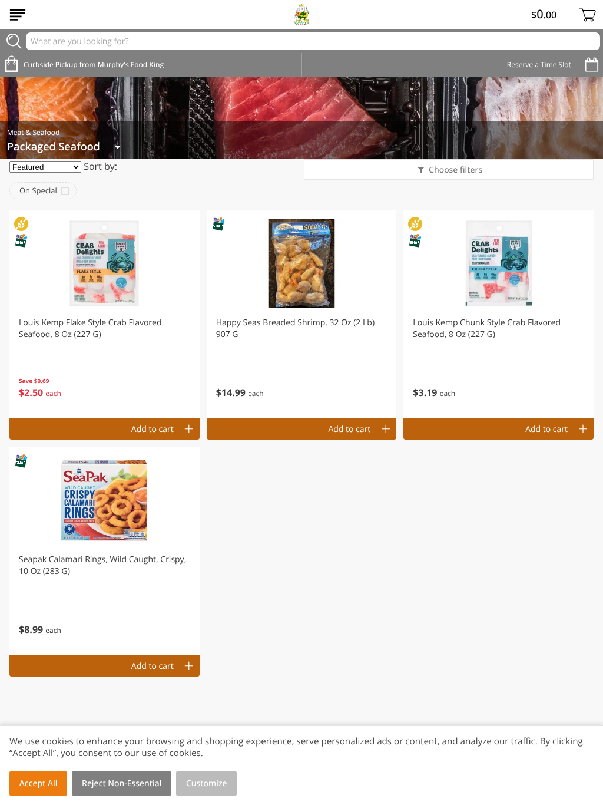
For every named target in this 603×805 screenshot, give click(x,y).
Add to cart (152, 429)
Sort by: (100, 166)
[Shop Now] (17, 14)
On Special (38, 190)
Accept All (38, 783)
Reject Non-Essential (121, 783)
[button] (104, 314)
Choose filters (455, 170)
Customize (206, 783)
